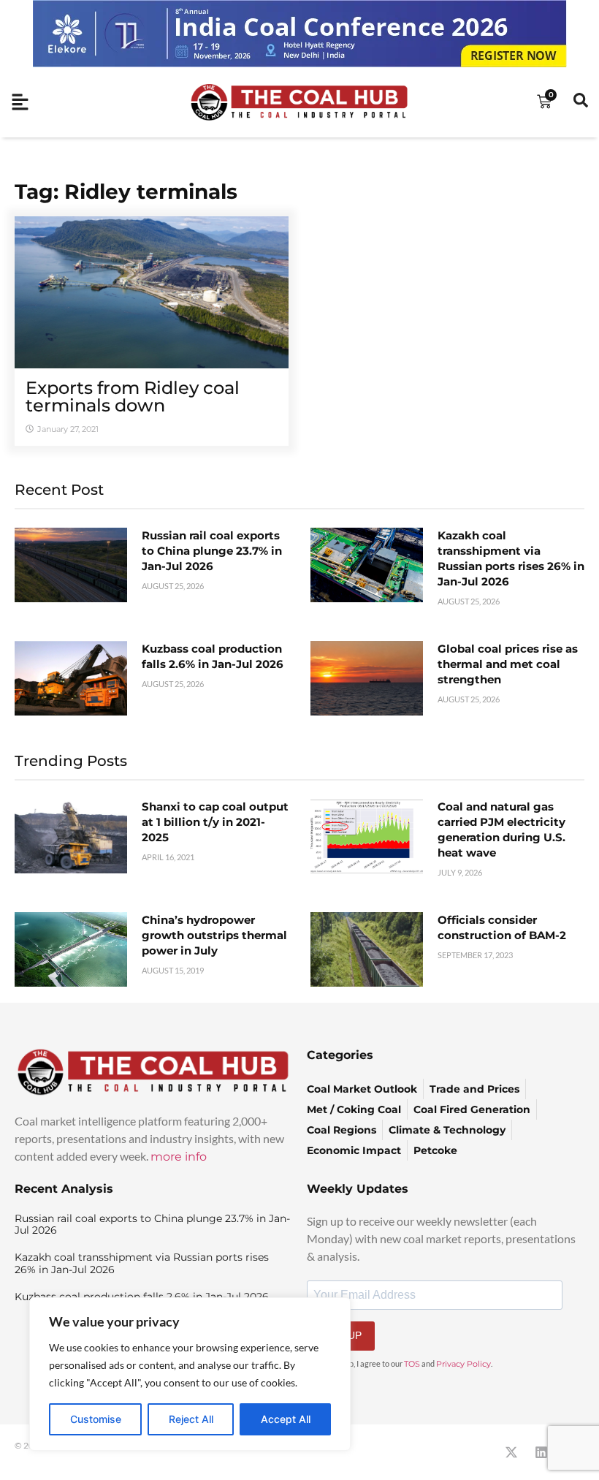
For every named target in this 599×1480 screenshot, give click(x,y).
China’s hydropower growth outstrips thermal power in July (214, 935)
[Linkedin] (541, 1452)
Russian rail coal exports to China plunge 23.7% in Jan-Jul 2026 (212, 550)
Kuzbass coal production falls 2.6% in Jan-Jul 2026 (142, 1296)
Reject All (191, 1419)
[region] (190, 1374)
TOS (412, 1364)
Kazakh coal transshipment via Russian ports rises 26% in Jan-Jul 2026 (142, 1263)
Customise (95, 1419)
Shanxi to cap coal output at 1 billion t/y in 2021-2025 (215, 822)
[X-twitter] (511, 1452)
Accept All (285, 1419)
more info (178, 1157)
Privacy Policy (463, 1364)
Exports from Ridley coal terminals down (133, 396)
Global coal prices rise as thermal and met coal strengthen (508, 664)
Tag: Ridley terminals (126, 191)
